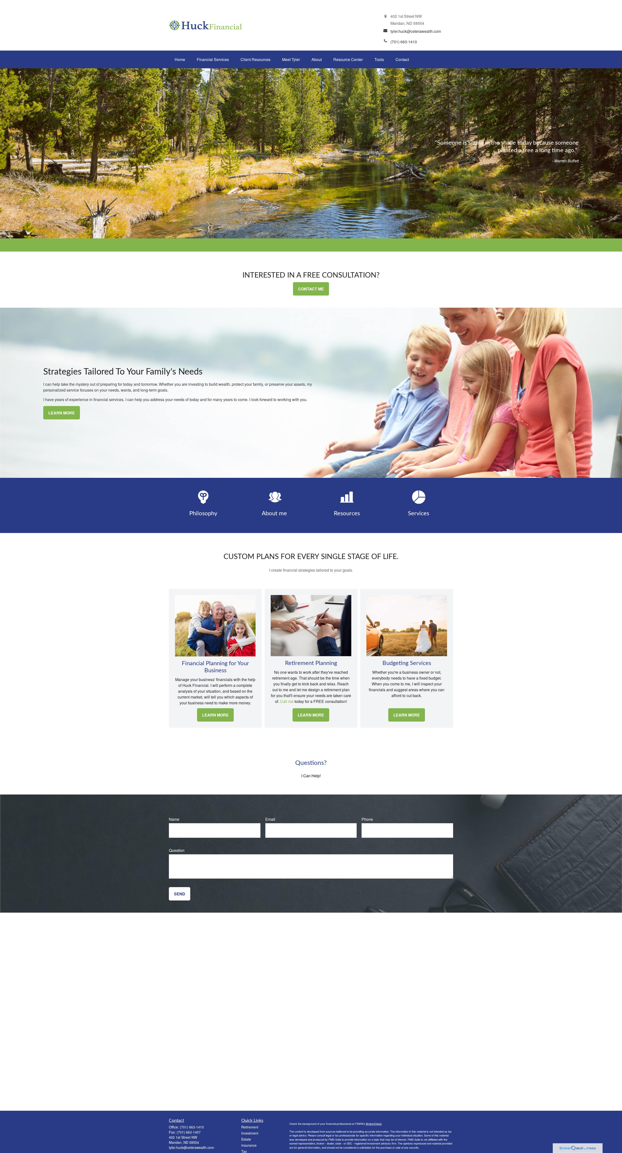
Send (179, 894)
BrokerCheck (374, 1124)
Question (176, 850)
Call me (286, 701)
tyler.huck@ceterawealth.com (191, 1147)
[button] (180, 59)
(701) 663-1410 (192, 1127)
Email (270, 819)
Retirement (249, 1127)
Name (174, 819)
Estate (246, 1139)
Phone (367, 819)
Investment (249, 1133)
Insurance (249, 1145)
